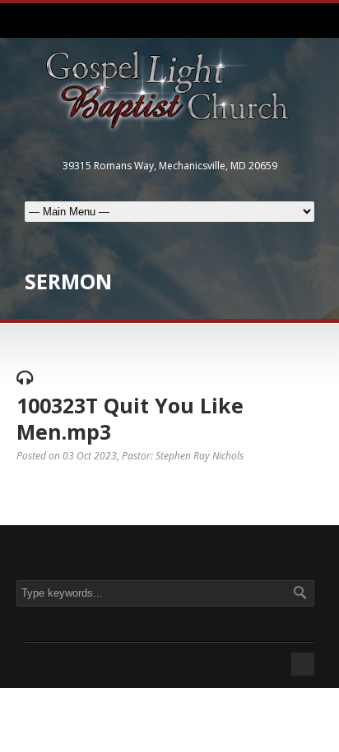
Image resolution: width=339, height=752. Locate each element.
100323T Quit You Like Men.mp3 (130, 418)
